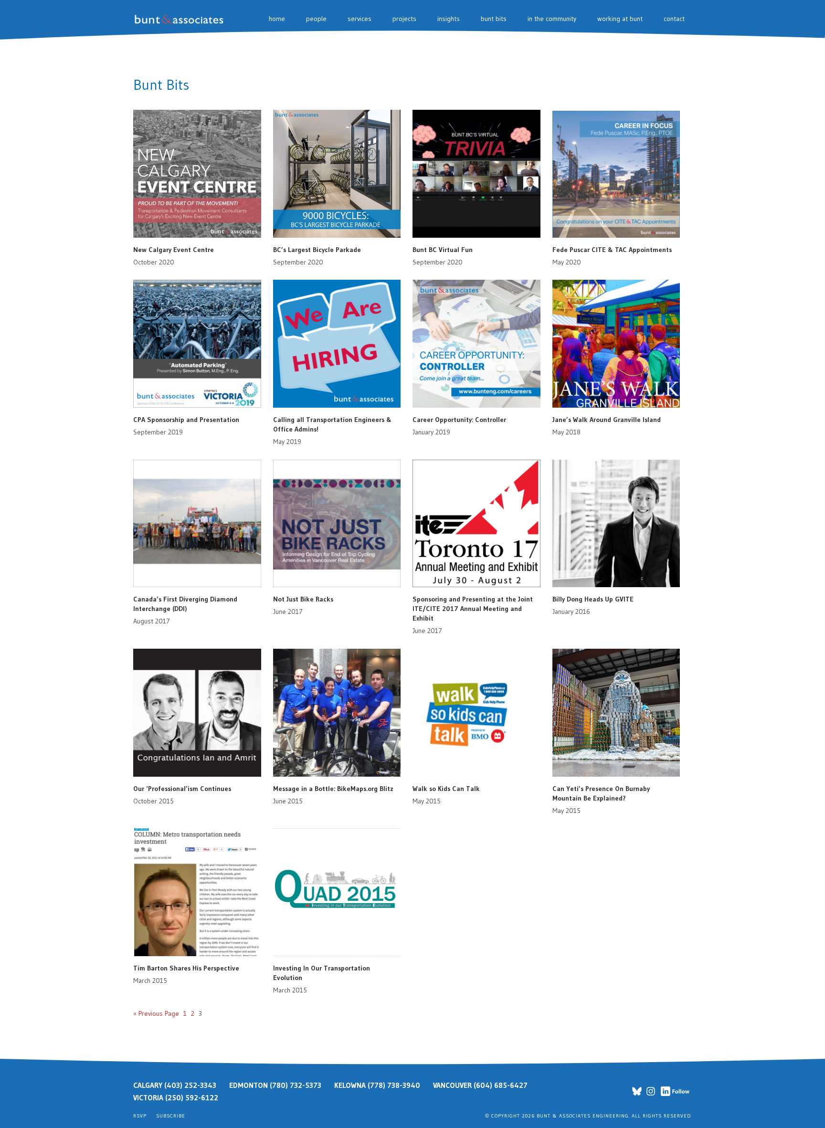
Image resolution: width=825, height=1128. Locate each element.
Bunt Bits (494, 18)
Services (359, 18)
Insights (448, 18)
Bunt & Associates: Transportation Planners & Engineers (180, 19)
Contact (674, 18)
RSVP (140, 1116)
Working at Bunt (620, 18)
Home (277, 18)
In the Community (552, 18)
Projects (404, 18)
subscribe (170, 1116)
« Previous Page (156, 1013)
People (316, 18)
